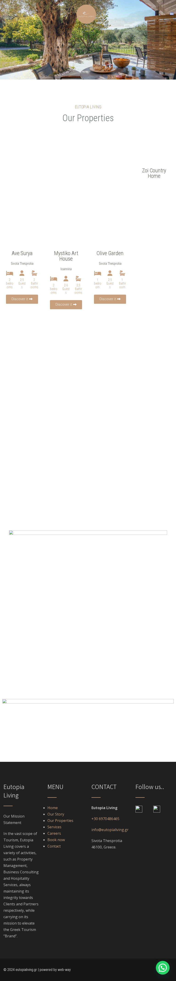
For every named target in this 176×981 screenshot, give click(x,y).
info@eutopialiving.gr (110, 829)
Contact (54, 846)
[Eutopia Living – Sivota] (86, 25)
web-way (64, 970)
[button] (8, 16)
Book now (56, 839)
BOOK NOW (164, 20)
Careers (54, 833)
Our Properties (60, 820)
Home (52, 807)
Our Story (55, 814)
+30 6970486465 (105, 818)
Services (54, 826)
